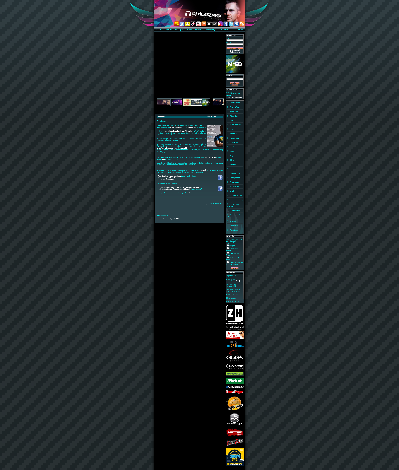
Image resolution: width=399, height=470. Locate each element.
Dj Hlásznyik (210, 157)
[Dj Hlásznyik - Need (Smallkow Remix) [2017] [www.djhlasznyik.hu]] (164, 106)
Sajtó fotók (233, 164)
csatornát (203, 170)
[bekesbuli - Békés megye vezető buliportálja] (235, 329)
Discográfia (179, 29)
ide (163, 159)
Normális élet (234, 230)
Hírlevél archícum (235, 173)
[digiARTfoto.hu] (235, 346)
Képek (189, 29)
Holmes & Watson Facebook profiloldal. (174, 189)
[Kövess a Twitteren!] (231, 26)
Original (232, 246)
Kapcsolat (233, 129)
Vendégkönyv (211, 29)
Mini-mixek (233, 134)
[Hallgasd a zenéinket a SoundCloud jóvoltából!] (203, 26)
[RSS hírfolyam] (242, 26)
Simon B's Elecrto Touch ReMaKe (234, 263)
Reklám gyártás (235, 182)
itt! (189, 193)
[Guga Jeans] (235, 361)
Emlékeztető (235, 52)
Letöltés (198, 29)
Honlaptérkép (238, 29)
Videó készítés (234, 187)
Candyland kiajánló (235, 195)
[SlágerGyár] (235, 375)
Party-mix (224, 29)
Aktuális (158, 29)
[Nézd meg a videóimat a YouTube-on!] (198, 26)
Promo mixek (234, 111)
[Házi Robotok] (235, 387)
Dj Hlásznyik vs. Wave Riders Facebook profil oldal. (179, 187)
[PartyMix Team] (235, 436)
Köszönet (233, 169)
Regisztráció (235, 50)
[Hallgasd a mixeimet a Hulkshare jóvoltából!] (214, 26)
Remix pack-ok (235, 178)
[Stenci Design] (235, 425)
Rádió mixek (234, 116)
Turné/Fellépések (235, 125)
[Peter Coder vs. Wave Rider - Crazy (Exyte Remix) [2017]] (196, 106)
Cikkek (232, 160)
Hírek (231, 120)
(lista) (238, 281)
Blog (231, 156)
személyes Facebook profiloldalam (178, 131)
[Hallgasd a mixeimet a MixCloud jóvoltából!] (209, 26)
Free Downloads (235, 103)
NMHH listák (234, 142)
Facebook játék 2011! (171, 219)
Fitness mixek (234, 138)
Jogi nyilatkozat (234, 226)
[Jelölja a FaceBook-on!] (225, 26)
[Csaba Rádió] (235, 466)
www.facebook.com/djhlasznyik (183, 127)
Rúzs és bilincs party (236, 200)
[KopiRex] (235, 446)
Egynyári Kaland (235, 210)
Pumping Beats (234, 107)
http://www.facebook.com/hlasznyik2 (172, 148)
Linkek (232, 191)
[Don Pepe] (235, 394)
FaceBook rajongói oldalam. (169, 176)
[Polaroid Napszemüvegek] (235, 369)
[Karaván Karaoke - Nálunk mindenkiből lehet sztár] (235, 410)
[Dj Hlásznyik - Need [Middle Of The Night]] (235, 73)
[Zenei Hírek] (235, 324)
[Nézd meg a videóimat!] (176, 26)
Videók (232, 147)
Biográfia (168, 29)
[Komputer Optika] (235, 338)
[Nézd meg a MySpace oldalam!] (236, 26)
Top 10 (232, 151)
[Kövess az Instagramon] (220, 26)
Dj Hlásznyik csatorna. (167, 180)
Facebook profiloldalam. (168, 178)
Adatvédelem (234, 221)
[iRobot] (235, 383)
